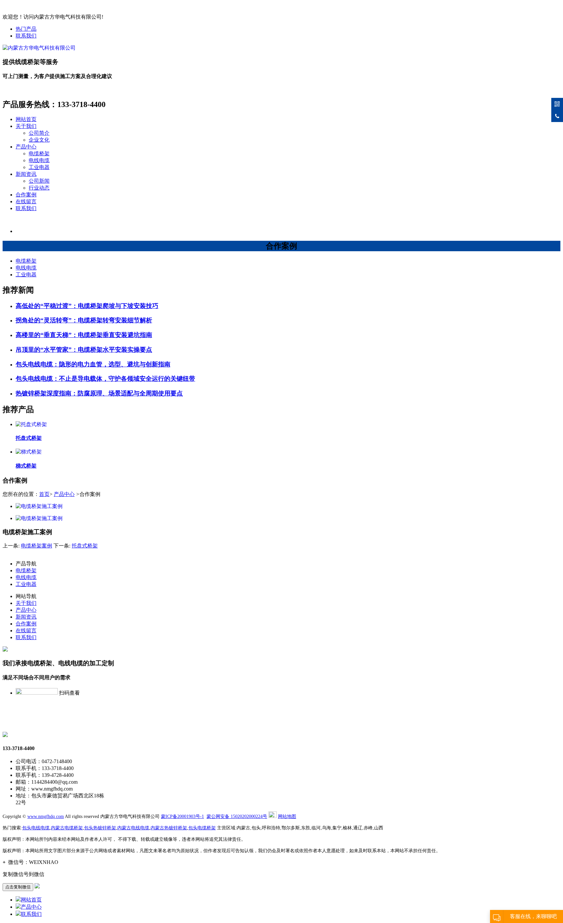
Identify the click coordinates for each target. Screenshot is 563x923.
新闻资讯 (26, 174)
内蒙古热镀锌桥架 (169, 827)
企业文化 (39, 140)
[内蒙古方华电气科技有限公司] (39, 48)
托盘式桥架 (85, 545)
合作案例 (26, 194)
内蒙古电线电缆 (133, 827)
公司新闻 (39, 181)
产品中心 (26, 146)
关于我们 (26, 126)
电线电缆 (39, 160)
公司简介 (39, 133)
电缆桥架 (39, 153)
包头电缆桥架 (202, 827)
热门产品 (26, 29)
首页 (44, 494)
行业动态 (39, 188)
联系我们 (26, 35)
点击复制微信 (18, 887)
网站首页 (26, 119)
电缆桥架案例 (36, 545)
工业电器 (39, 167)
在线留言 (26, 201)
